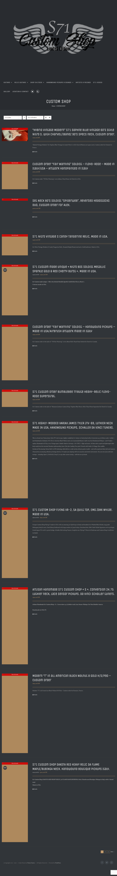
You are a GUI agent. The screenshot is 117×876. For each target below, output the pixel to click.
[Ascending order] (24, 118)
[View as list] (49, 117)
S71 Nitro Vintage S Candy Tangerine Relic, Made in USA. (70, 236)
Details (35, 152)
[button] (37, 91)
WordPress (58, 863)
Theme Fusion (31, 863)
